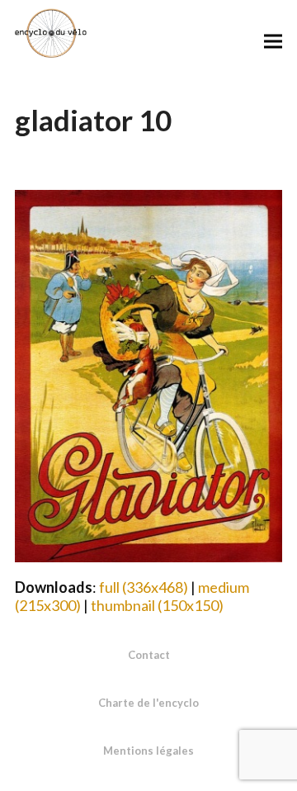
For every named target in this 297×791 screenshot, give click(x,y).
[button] (273, 41)
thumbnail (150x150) (157, 605)
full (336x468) (143, 587)
